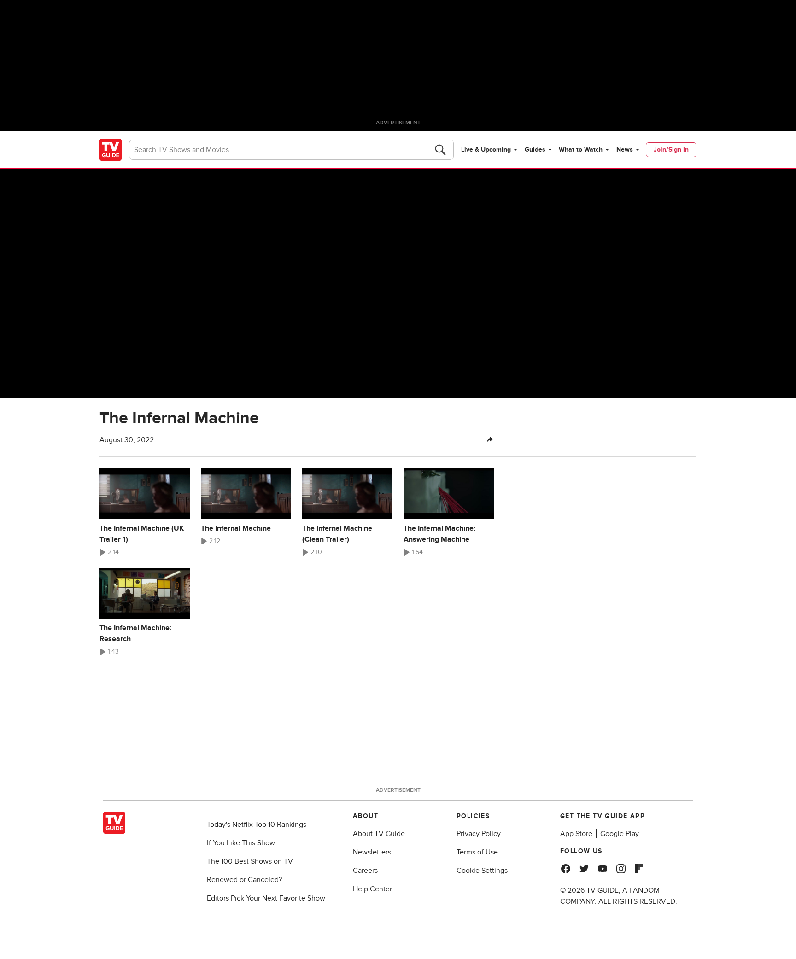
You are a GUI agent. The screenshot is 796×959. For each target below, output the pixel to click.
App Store (576, 833)
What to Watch (581, 149)
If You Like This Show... (243, 843)
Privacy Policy (479, 833)
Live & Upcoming (486, 149)
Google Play (619, 833)
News (624, 149)
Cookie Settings (482, 870)
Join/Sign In (671, 149)
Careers (365, 870)
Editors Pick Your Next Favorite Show (266, 898)
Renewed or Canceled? (244, 879)
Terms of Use (477, 852)
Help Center (372, 889)
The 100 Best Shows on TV (250, 861)
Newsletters (372, 852)
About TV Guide (379, 833)
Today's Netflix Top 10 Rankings (256, 824)
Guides (535, 149)
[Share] (490, 440)
